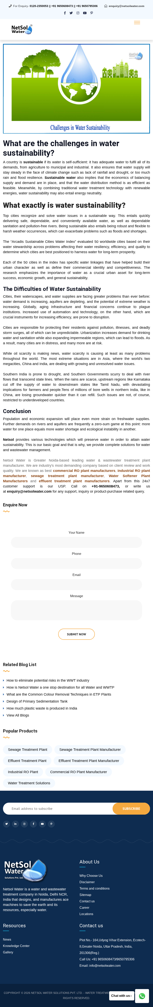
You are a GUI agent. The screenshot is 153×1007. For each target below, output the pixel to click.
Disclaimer (87, 882)
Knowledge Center (16, 946)
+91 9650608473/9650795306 (113, 959)
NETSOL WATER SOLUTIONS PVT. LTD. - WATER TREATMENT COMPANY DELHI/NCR (87, 992)
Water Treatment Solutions (29, 783)
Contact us (87, 901)
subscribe (131, 808)
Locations (86, 914)
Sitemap (85, 895)
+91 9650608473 (62, 6)
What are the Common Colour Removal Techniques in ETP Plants (59, 694)
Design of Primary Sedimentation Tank (37, 701)
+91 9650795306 (87, 6)
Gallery (8, 952)
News (7, 939)
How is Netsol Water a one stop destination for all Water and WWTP (60, 687)
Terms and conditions (94, 888)
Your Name (76, 532)
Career (84, 907)
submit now (76, 634)
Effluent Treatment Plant (27, 761)
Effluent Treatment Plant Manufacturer (89, 761)
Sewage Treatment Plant (27, 750)
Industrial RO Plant (23, 772)
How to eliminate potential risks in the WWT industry (48, 680)
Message (76, 596)
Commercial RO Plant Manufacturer (78, 772)
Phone (76, 553)
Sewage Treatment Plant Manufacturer (90, 750)
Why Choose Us (91, 875)
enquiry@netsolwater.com (126, 6)
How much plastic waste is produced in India (42, 708)
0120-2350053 (39, 6)
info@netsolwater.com (105, 965)
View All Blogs (18, 715)
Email (77, 575)
